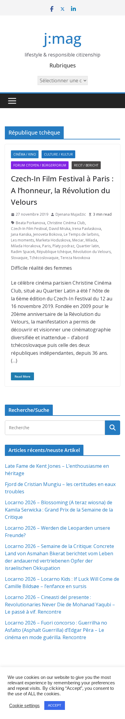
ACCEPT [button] (54, 705)
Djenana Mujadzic (71, 214)
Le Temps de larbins (81, 234)
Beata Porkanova (30, 222)
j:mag (62, 38)
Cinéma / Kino (24, 154)
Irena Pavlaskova (86, 228)
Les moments (22, 240)
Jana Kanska (21, 234)
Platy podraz (63, 245)
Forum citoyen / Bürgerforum (39, 165)
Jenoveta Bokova (47, 234)
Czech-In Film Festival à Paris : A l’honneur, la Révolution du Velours (62, 190)
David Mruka (59, 228)
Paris (46, 245)
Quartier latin (87, 245)
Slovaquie (19, 257)
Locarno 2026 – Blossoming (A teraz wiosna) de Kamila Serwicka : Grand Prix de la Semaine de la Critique (59, 509)
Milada (91, 240)
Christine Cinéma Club (66, 222)
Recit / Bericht (86, 165)
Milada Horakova (25, 245)
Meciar (78, 240)
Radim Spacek (23, 251)
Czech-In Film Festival (29, 228)
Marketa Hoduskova (53, 240)
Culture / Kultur (58, 154)
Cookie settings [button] (24, 705)
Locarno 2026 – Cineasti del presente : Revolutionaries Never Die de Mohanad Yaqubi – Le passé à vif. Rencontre (60, 604)
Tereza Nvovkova (75, 257)
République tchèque (54, 251)
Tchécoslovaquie (44, 257)
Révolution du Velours (92, 251)
